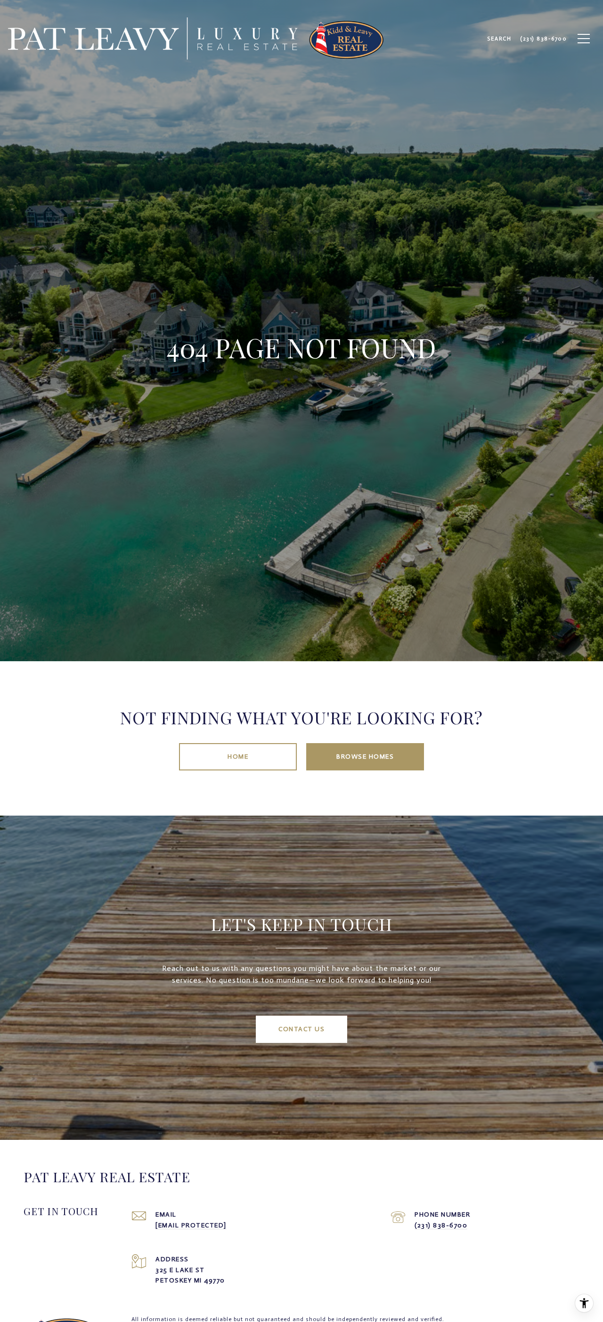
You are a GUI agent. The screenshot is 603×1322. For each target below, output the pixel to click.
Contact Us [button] (301, 1029)
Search (499, 38)
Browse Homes (365, 757)
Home (238, 757)
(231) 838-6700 (441, 1225)
